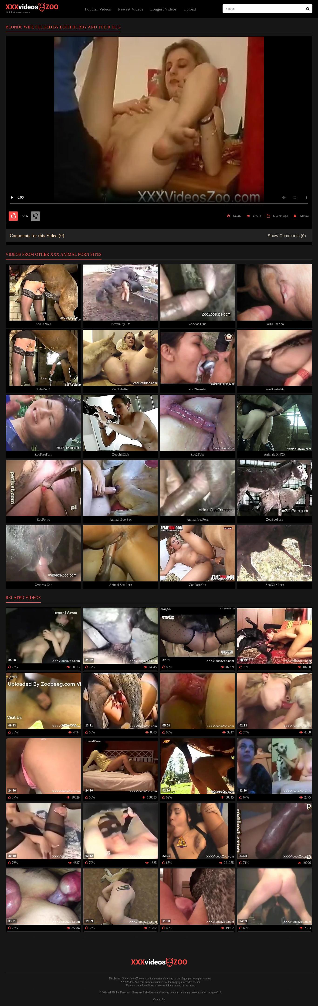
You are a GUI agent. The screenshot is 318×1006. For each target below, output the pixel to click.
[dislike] (35, 216)
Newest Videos (130, 9)
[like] (13, 216)
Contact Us (159, 999)
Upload (189, 9)
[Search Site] (308, 8)
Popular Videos (98, 9)
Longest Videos (163, 9)
